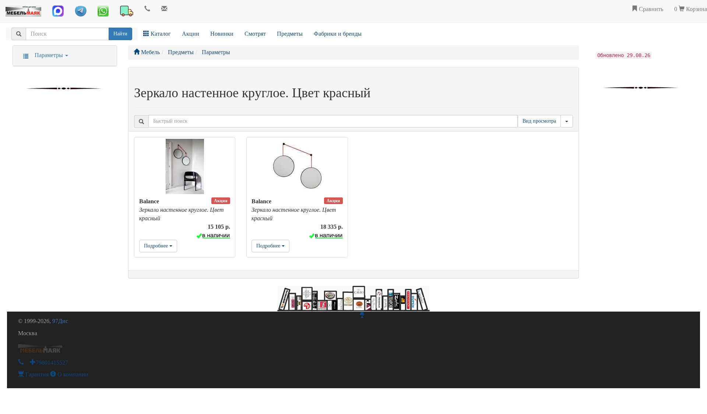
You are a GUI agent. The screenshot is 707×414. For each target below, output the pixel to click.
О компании (72, 374)
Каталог (160, 34)
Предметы (290, 34)
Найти (120, 33)
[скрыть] (566, 121)
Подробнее (156, 246)
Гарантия (36, 374)
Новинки (221, 34)
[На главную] (23, 9)
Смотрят (255, 34)
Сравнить (650, 9)
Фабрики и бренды (338, 34)
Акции (190, 34)
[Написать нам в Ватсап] (103, 11)
